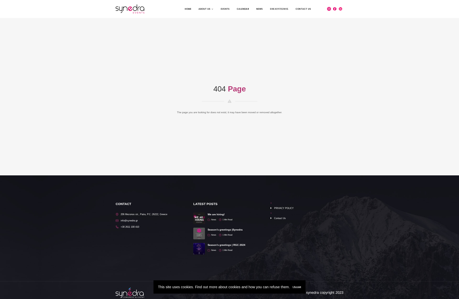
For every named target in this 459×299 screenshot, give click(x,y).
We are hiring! (216, 214)
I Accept (297, 287)
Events (225, 8)
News (259, 8)
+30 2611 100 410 (130, 227)
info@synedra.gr (129, 220)
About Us (204, 8)
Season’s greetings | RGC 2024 (226, 244)
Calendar (243, 8)
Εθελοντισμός (279, 8)
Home (188, 8)
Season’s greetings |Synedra (225, 229)
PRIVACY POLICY (284, 208)
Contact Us (303, 8)
